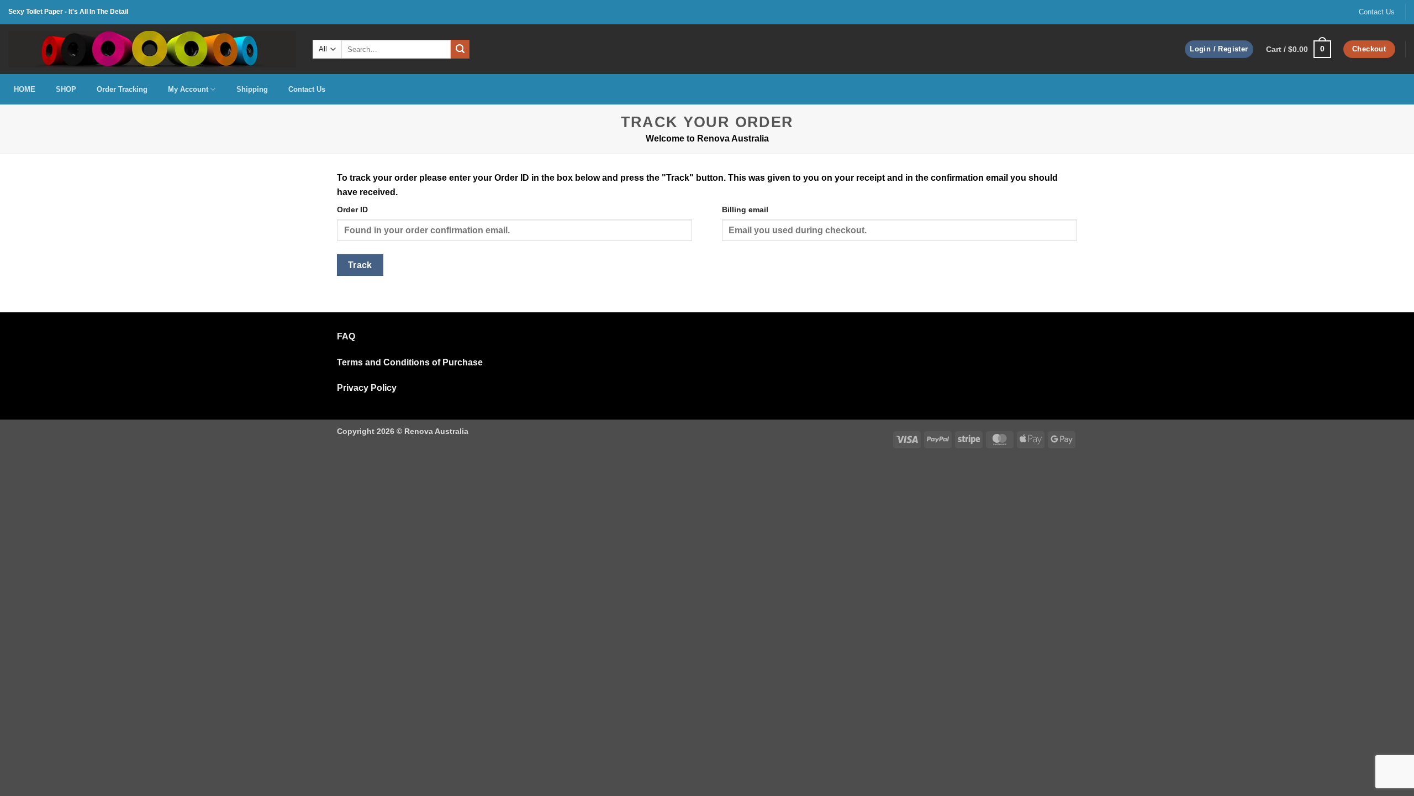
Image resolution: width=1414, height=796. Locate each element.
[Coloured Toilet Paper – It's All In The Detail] (152, 49)
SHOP (66, 89)
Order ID (352, 209)
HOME (24, 89)
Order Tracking (122, 89)
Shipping (252, 89)
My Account (188, 89)
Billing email (745, 209)
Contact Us (1377, 12)
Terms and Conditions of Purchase (410, 362)
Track (360, 265)
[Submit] (460, 49)
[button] (1219, 49)
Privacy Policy (367, 387)
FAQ (346, 336)
